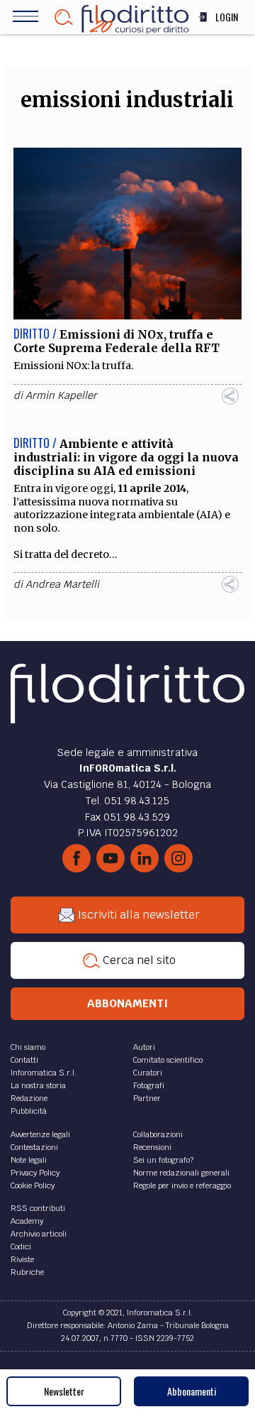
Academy (27, 1221)
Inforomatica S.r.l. (43, 1073)
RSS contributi (38, 1208)
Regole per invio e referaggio (182, 1185)
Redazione (29, 1098)
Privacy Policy (35, 1173)
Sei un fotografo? (163, 1160)
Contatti (24, 1060)
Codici (21, 1246)
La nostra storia (38, 1085)
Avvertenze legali (40, 1134)
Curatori (147, 1073)
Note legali (29, 1160)
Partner (147, 1098)
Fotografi (148, 1085)
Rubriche (27, 1272)
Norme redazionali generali (181, 1173)
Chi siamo (28, 1047)
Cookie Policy (33, 1185)
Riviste (22, 1259)
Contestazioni (34, 1147)
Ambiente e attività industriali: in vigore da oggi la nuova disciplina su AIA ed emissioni (126, 457)
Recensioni (152, 1147)
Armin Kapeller (61, 395)
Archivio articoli (39, 1234)
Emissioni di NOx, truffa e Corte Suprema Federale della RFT (116, 341)
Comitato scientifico (168, 1060)
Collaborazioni (158, 1134)
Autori (144, 1047)
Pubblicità (29, 1111)
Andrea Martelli (62, 584)
